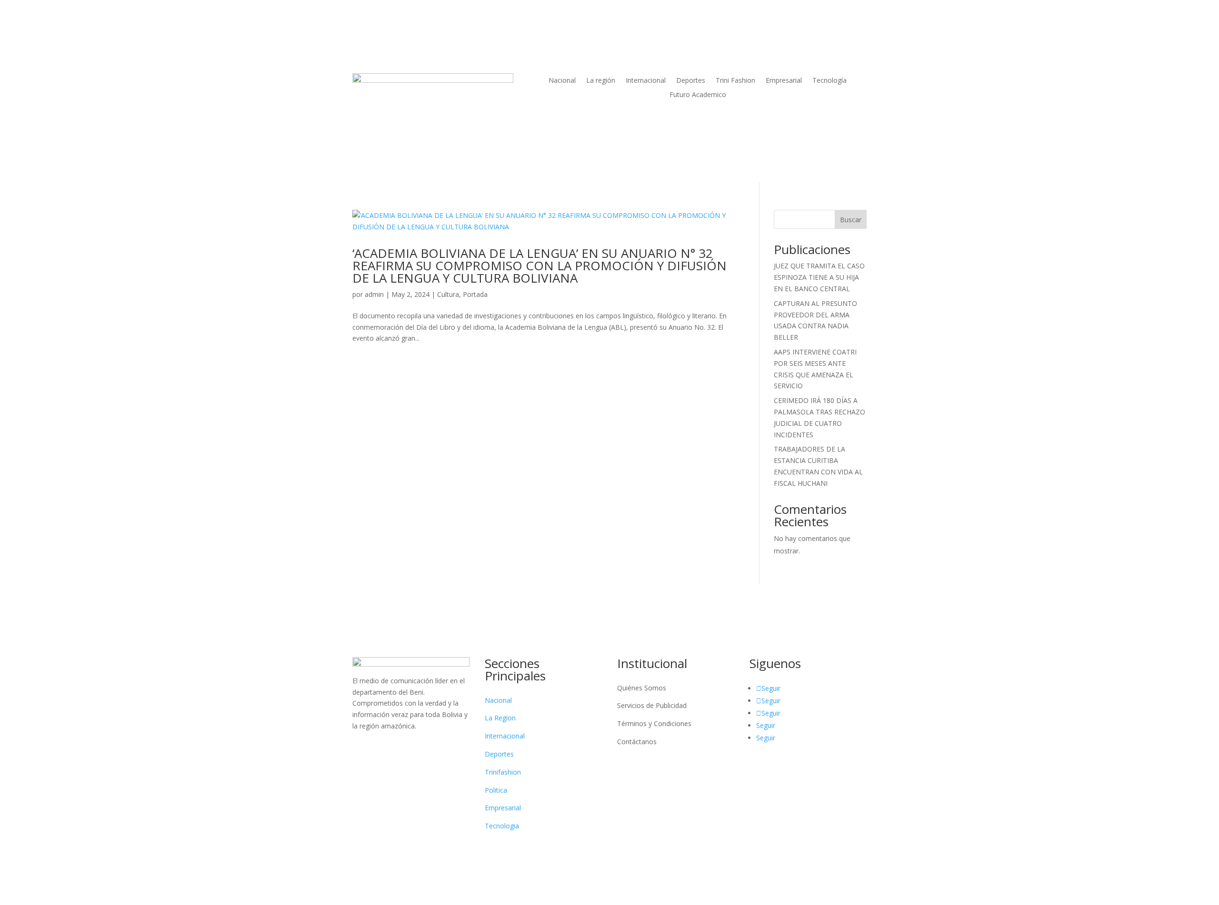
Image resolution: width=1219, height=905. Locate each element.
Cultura (448, 294)
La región (600, 81)
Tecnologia (502, 825)
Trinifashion (503, 772)
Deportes (690, 81)
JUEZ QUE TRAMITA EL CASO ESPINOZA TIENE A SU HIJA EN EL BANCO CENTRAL (819, 277)
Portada (475, 294)
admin (374, 294)
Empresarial (784, 81)
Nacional (562, 81)
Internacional (646, 81)
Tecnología (829, 81)
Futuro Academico (697, 95)
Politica (496, 790)
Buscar (850, 219)
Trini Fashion (735, 81)
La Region (500, 717)
